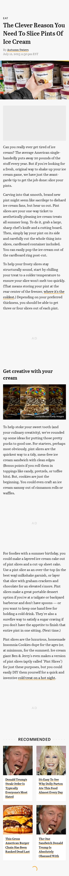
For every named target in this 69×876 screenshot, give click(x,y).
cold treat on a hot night (36, 677)
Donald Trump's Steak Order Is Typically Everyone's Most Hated (16, 788)
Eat (5, 18)
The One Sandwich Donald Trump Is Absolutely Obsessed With (51, 847)
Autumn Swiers (18, 49)
